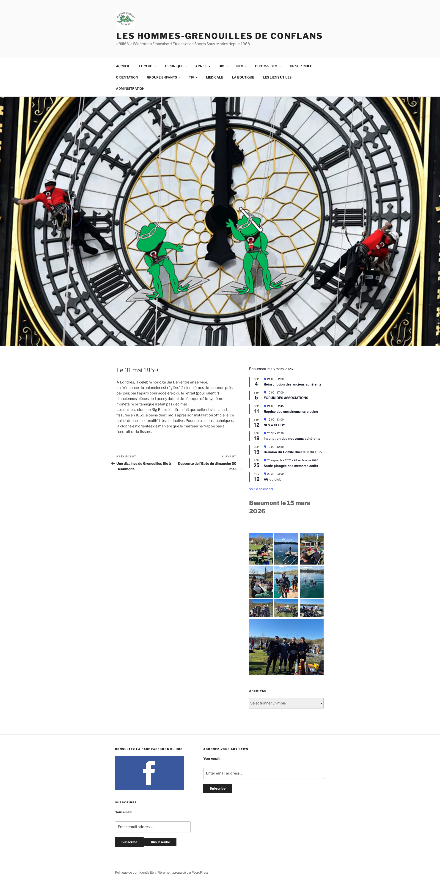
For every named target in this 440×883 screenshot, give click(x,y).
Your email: (123, 812)
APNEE (201, 66)
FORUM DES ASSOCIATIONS (286, 397)
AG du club (272, 479)
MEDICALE (214, 77)
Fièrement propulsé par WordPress (183, 872)
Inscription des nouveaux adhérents (292, 438)
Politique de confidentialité (134, 872)
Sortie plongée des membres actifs (291, 465)
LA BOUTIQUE (243, 77)
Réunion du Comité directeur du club (293, 452)
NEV (239, 66)
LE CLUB (145, 66)
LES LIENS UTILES (277, 77)
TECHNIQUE (173, 66)
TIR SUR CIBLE (300, 66)
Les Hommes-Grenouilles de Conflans (219, 36)
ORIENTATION (127, 77)
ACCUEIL (123, 66)
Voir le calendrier (261, 488)
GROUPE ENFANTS (162, 77)
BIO (221, 66)
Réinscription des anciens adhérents (293, 384)
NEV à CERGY (274, 425)
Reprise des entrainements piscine (291, 411)
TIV (191, 77)
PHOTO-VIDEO (266, 66)
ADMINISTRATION (130, 88)
